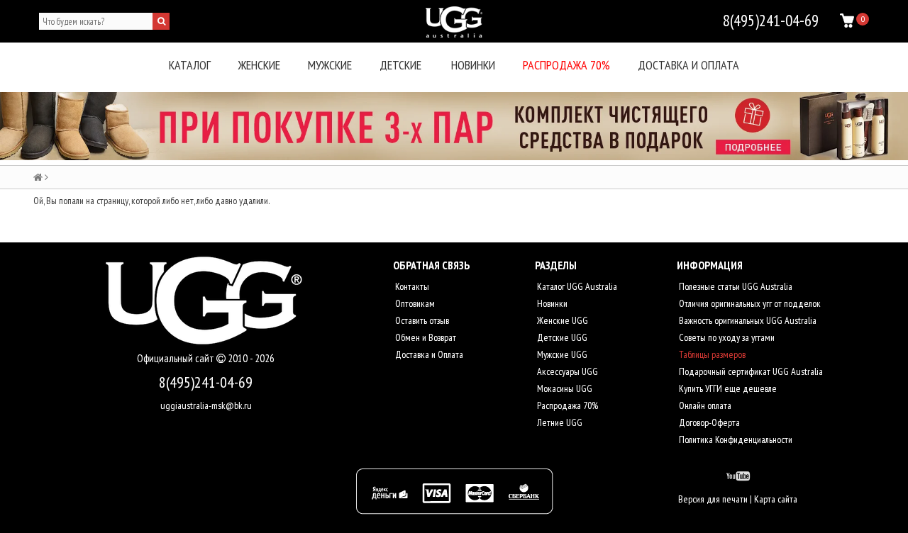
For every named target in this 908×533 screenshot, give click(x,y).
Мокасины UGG (563, 388)
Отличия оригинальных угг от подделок (749, 303)
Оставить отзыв (421, 320)
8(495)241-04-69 (206, 382)
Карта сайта (775, 499)
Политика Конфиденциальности (734, 439)
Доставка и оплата (688, 65)
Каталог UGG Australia (576, 286)
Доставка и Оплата (428, 354)
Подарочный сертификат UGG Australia (750, 371)
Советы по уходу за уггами (726, 337)
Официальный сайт (176, 358)
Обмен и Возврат (424, 337)
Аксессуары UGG (566, 371)
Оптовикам (414, 303)
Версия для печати (713, 499)
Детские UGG (561, 337)
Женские (259, 65)
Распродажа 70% (566, 65)
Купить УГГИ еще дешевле (727, 388)
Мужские (330, 65)
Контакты (411, 286)
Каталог (190, 65)
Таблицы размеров (711, 354)
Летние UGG (558, 422)
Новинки (473, 65)
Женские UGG (561, 320)
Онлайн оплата (704, 405)
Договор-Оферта (708, 422)
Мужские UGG (561, 354)
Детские (400, 65)
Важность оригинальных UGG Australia (746, 320)
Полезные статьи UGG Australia (734, 286)
